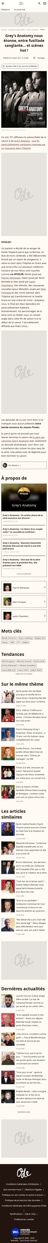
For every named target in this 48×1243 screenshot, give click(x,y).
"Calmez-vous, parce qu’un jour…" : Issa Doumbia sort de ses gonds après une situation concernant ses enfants (30, 1058)
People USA (40, 638)
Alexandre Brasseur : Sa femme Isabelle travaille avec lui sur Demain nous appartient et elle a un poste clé (31, 848)
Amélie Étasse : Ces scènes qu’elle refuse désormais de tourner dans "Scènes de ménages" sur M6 (29, 753)
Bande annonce (9, 638)
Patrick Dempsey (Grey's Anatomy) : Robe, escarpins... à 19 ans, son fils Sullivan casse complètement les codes (30, 734)
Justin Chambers (21, 616)
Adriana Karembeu (28, 665)
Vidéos (25, 642)
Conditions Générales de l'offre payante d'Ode (24, 1205)
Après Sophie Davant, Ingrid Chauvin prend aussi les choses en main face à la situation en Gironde (31, 829)
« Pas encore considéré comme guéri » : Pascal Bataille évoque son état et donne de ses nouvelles (31, 1039)
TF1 (18, 642)
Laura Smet (23, 670)
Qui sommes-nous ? (13, 1189)
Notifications (16, 1214)
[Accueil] (21, 3)
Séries (4, 642)
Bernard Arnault (24, 661)
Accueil (3, 29)
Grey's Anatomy (32, 29)
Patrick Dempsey (10, 277)
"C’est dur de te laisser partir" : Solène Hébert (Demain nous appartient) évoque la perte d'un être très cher (31, 886)
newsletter (44, 3)
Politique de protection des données (22, 1200)
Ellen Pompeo (19, 602)
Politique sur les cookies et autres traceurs (22, 1195)
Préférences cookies (24, 1219)
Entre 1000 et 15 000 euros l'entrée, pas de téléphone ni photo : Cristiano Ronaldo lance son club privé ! (31, 715)
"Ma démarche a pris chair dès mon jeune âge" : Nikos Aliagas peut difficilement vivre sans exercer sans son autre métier (31, 925)
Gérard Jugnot (8, 661)
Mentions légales (33, 1189)
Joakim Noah (36, 670)
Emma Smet (39, 661)
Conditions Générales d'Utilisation (22, 1184)
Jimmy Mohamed (9, 665)
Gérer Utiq (30, 1214)
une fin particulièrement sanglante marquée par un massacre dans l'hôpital (23, 144)
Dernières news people (16, 29)
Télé (12, 642)
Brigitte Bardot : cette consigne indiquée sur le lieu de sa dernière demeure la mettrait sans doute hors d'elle (31, 1096)
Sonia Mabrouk (8, 670)
